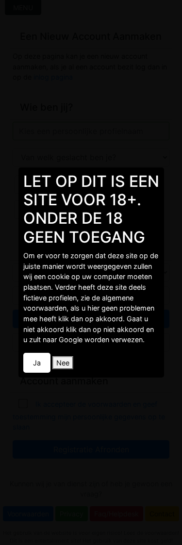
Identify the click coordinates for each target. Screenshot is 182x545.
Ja (37, 363)
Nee (62, 363)
